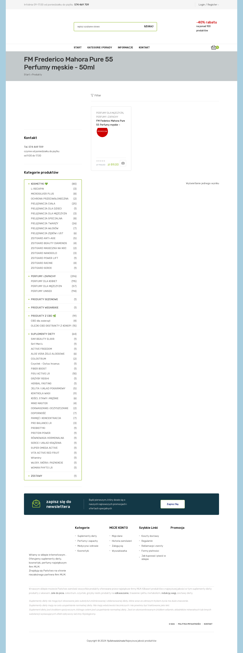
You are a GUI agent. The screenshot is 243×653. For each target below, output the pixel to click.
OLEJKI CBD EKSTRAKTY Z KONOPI (51, 325)
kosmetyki (34, 562)
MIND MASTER (39, 403)
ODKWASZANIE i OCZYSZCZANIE (49, 408)
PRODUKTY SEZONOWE (44, 299)
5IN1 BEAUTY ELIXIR (42, 338)
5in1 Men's (37, 343)
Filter (98, 95)
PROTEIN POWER (40, 433)
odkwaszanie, (122, 593)
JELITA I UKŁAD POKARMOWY (48, 388)
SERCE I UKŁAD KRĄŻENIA (46, 442)
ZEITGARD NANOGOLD (44, 253)
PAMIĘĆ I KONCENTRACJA (46, 418)
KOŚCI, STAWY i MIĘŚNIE (44, 398)
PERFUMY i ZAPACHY (107, 117)
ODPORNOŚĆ (38, 413)
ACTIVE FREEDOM (41, 348)
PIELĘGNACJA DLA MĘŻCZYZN (49, 213)
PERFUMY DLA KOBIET (44, 281)
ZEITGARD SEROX (41, 268)
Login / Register (208, 4)
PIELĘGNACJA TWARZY (44, 223)
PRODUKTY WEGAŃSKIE (44, 307)
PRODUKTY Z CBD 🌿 (43, 315)
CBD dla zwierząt (40, 320)
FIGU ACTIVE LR (40, 373)
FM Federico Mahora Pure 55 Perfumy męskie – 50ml (110, 122)
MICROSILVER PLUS (42, 193)
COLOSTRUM (38, 358)
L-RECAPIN (37, 188)
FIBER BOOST (39, 368)
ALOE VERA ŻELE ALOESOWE (47, 353)
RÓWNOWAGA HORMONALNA (47, 437)
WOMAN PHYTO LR (42, 467)
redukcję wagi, (169, 593)
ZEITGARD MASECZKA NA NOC (48, 248)
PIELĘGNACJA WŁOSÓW (44, 228)
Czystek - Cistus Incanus (45, 363)
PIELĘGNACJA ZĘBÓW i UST (47, 233)
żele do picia (57, 593)
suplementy (48, 558)
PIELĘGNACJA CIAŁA (43, 203)
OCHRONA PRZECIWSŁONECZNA (49, 198)
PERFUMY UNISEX (41, 291)
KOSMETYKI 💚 (39, 183)
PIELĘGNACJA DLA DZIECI (46, 208)
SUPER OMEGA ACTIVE (44, 447)
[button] (173, 504)
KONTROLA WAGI (40, 393)
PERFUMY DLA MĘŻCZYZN (109, 113)
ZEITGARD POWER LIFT (44, 258)
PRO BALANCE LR (41, 423)
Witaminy (36, 457)
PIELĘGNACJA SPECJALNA (46, 218)
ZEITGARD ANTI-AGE (43, 238)
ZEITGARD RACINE (42, 263)
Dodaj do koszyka (123, 163)
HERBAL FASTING (41, 383)
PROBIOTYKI (38, 428)
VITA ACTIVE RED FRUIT (45, 452)
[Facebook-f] (32, 624)
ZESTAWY (36, 475)
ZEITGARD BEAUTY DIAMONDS (49, 243)
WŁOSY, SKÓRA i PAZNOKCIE (47, 462)
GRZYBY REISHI (40, 378)
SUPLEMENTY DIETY (43, 334)
